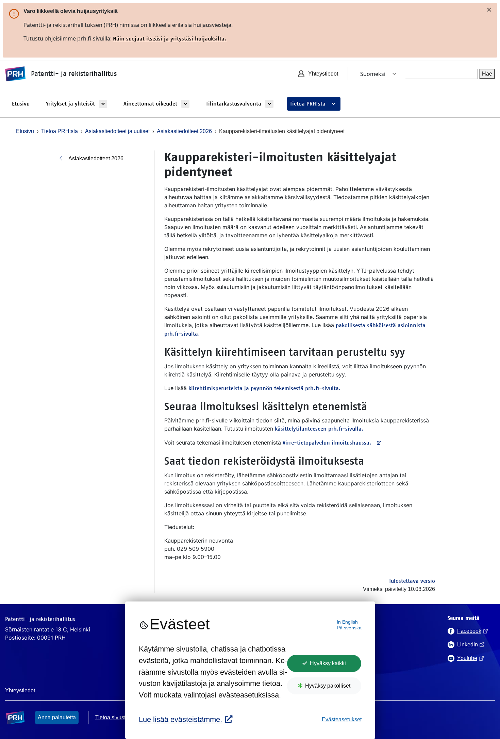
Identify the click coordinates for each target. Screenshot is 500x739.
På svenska (349, 627)
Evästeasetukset (342, 719)
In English (347, 622)
